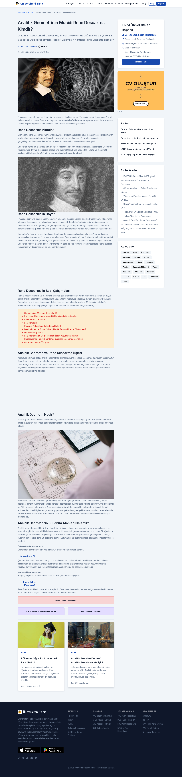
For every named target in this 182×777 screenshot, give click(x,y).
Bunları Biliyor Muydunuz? (29, 583)
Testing (126, 267)
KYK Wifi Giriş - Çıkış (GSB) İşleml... (139, 176)
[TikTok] (27, 758)
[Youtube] (32, 758)
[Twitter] (23, 758)
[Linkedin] (36, 758)
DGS (88, 3)
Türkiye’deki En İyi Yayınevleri (137, 216)
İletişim (71, 720)
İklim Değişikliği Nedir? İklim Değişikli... (139, 155)
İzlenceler (145, 252)
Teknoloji (149, 262)
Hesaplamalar (132, 3)
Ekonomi (126, 277)
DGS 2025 (127, 272)
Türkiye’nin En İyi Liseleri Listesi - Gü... (140, 212)
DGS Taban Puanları (101, 728)
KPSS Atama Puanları (102, 720)
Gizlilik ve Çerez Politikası (75, 733)
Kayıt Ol (161, 4)
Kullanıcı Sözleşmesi (76, 728)
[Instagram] (19, 758)
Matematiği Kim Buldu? (91, 611)
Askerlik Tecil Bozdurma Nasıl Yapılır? (140, 220)
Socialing (126, 257)
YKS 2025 (139, 272)
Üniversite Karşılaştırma (153, 724)
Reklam (146, 720)
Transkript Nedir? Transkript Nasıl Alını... (141, 224)
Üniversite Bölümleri (141, 267)
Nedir (30, 13)
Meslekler (154, 277)
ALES (117, 3)
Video (155, 267)
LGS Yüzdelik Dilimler (102, 724)
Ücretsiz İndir (141, 62)
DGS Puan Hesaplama (127, 720)
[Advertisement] (66, 269)
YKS (79, 3)
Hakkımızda (73, 716)
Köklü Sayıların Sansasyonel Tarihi (41, 611)
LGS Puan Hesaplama (127, 724)
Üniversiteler (128, 262)
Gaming (137, 257)
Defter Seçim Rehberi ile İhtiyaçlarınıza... (140, 138)
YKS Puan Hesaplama (127, 716)
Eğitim (139, 262)
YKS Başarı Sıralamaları (102, 716)
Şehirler (126, 252)
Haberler (150, 272)
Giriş (152, 4)
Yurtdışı (147, 257)
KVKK (70, 724)
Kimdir (136, 277)
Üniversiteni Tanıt (31, 3)
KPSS (107, 3)
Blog (144, 3)
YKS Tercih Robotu (151, 728)
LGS (98, 3)
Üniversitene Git (27, 556)
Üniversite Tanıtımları (152, 732)
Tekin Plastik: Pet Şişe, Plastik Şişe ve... (139, 144)
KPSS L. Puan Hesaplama (123, 729)
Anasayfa (69, 3)
